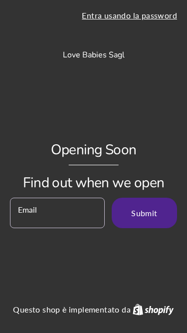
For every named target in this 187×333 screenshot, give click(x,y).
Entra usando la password (129, 15)
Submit (144, 213)
